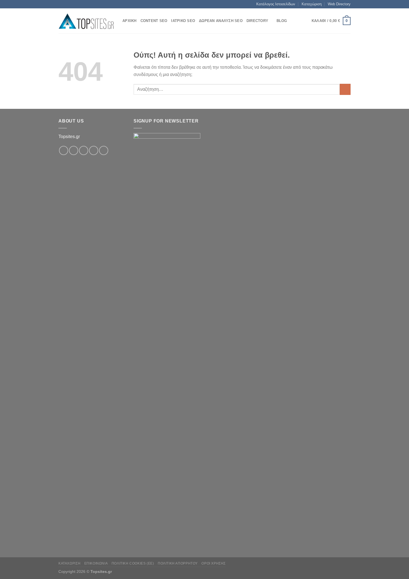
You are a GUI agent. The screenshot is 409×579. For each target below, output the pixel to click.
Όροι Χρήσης (213, 563)
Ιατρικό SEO (183, 21)
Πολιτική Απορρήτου (178, 563)
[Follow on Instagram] (73, 150)
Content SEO (154, 21)
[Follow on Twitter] (83, 150)
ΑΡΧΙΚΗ (129, 21)
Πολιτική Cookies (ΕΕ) (133, 563)
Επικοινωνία (96, 563)
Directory (257, 21)
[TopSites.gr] (86, 21)
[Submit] (345, 89)
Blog (282, 21)
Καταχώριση (312, 4)
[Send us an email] (93, 150)
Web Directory (339, 4)
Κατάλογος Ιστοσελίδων (275, 4)
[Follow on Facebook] (63, 150)
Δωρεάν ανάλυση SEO (221, 21)
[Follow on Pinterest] (103, 150)
